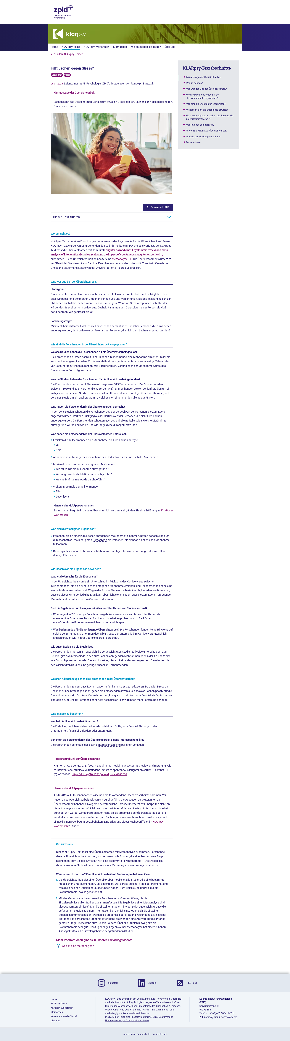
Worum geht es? (194, 83)
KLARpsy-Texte (71, 46)
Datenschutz (143, 1034)
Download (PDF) (160, 207)
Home (54, 46)
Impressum (129, 1034)
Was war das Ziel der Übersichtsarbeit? (206, 89)
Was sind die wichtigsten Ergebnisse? (206, 103)
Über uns (169, 46)
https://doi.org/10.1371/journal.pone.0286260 (99, 774)
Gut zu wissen (193, 142)
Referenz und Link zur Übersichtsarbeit (206, 130)
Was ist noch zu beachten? (200, 124)
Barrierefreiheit (159, 1034)
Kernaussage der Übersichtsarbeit (203, 77)
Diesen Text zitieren (66, 217)
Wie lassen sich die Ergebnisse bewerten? (208, 109)
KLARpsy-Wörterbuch (97, 46)
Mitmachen (120, 46)
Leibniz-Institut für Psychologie (153, 998)
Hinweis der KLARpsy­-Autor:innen (203, 136)
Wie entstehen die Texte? (145, 46)
